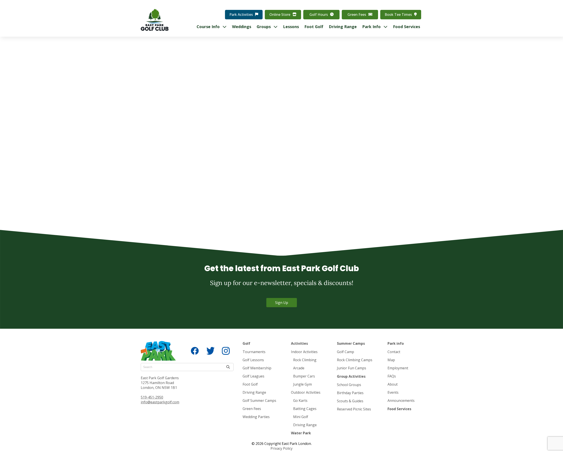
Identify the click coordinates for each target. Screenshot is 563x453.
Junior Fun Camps (351, 368)
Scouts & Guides (350, 401)
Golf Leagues (253, 376)
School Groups (349, 384)
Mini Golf (300, 416)
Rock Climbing (304, 359)
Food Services (399, 408)
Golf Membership (257, 368)
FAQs (392, 376)
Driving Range (254, 392)
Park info (396, 343)
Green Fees (356, 14)
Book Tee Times (398, 14)
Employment (398, 368)
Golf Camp (345, 351)
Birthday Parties (350, 392)
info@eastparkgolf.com (160, 402)
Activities (299, 343)
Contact (394, 351)
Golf (246, 343)
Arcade (298, 368)
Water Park (301, 433)
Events (393, 392)
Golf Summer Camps (259, 400)
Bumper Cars (304, 376)
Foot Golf (250, 384)
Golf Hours (318, 14)
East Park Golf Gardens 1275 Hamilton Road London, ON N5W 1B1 (160, 382)
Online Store (279, 14)
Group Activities (351, 376)
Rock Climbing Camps (354, 359)
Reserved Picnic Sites (354, 409)
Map (391, 359)
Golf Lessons (253, 359)
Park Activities (241, 14)
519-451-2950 (152, 397)
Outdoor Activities (305, 392)
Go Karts (300, 400)
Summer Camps (351, 343)
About (393, 384)
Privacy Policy (281, 448)
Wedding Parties (256, 416)
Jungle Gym (302, 384)
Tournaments (254, 351)
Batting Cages (304, 408)
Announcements (401, 400)
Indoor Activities (304, 351)
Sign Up (281, 302)
